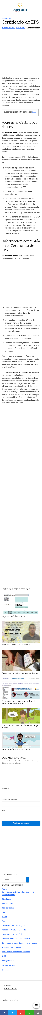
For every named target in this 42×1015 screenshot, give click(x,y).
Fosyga (5, 921)
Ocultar (34, 112)
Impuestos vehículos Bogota (13, 925)
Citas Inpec (6, 899)
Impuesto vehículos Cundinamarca (16, 939)
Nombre (5, 789)
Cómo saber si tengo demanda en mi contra (19, 943)
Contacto (5, 970)
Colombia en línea (8, 28)
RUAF (4, 956)
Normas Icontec (8, 965)
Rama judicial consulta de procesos (16, 952)
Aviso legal (8, 985)
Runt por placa (7, 903)
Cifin (3, 912)
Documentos (6, 18)
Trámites (5, 889)
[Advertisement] (21, 53)
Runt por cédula (8, 908)
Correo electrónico (10, 799)
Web (3, 810)
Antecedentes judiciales (11, 947)
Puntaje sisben (8, 960)
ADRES (4, 917)
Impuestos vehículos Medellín (14, 930)
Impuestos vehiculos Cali (12, 934)
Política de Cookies (10, 989)
